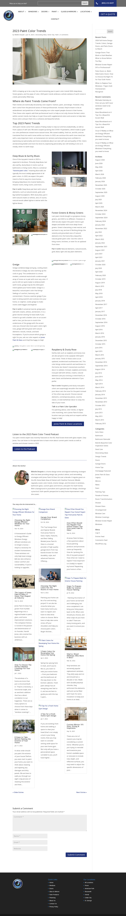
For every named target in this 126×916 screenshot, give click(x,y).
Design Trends (100, 456)
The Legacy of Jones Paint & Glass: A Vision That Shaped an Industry (23, 595)
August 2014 (100, 369)
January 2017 (100, 311)
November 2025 (101, 185)
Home (51, 882)
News (97, 485)
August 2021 (100, 250)
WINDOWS (32, 12)
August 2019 (100, 283)
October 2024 (100, 214)
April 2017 (98, 308)
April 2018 (98, 297)
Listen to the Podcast (25, 449)
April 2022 (98, 236)
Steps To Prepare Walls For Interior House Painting (74, 588)
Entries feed (99, 536)
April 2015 (98, 351)
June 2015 (98, 348)
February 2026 (100, 178)
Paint (57, 35)
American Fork (89, 888)
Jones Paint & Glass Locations (68, 424)
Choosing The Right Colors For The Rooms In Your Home (49, 588)
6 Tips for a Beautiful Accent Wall (103, 115)
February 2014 (100, 391)
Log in (97, 533)
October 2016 (100, 319)
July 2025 (98, 199)
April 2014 (98, 384)
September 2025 (101, 192)
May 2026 (98, 167)
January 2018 (100, 301)
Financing (52, 898)
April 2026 (98, 171)
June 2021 (98, 254)
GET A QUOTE (108, 14)
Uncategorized (100, 510)
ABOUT (21, 12)
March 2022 (99, 239)
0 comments (64, 35)
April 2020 (98, 272)
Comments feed (101, 540)
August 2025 (100, 196)
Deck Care (99, 449)
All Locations (89, 882)
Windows (98, 524)
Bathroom (99, 435)
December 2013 (101, 398)
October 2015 (100, 344)
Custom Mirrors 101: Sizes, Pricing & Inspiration (75, 726)
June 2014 (98, 377)
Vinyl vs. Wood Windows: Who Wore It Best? (75, 656)
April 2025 (98, 203)
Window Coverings (102, 517)
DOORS (44, 12)
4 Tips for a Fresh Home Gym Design (48, 715)
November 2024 (101, 210)
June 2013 (98, 413)
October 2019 (100, 279)
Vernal (87, 894)
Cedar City (88, 898)
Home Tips (50, 35)
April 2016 (98, 329)
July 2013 (98, 409)
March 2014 (99, 387)
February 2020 (100, 275)
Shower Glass (100, 506)
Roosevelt (88, 891)
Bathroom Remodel (102, 439)
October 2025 (100, 189)
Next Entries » (81, 792)
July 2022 (98, 232)
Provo (87, 885)
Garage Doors (100, 464)
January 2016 (100, 337)
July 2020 (98, 268)
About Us (52, 900)
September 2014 (101, 366)
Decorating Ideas (41, 35)
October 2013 (100, 405)
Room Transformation (103, 499)
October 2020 (100, 265)
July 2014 (98, 373)
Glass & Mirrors (54, 891)
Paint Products (54, 894)
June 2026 (98, 163)
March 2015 (99, 355)
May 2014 (98, 380)
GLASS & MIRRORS (68, 12)
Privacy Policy (53, 907)
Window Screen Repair (103, 521)
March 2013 (99, 420)
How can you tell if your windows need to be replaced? (104, 106)
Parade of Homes (101, 495)
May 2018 (98, 293)
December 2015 (101, 340)
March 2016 (99, 333)
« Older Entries (18, 792)
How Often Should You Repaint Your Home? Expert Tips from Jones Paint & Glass (75, 526)
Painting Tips (100, 492)
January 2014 (100, 394)
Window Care (100, 513)
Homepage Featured (103, 471)
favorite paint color (20, 170)
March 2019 (99, 286)
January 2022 (100, 243)
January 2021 (100, 261)
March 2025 (99, 207)
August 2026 (100, 160)
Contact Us (53, 904)
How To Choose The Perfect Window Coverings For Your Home (23, 667)
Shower (98, 503)
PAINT (54, 12)
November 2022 (101, 228)
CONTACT (55, 19)
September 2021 (101, 246)
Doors (97, 460)
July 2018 (98, 290)
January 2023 (100, 225)
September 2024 (101, 218)
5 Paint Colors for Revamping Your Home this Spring (48, 653)
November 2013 (101, 402)
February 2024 (100, 221)
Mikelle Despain (19, 35)
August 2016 (100, 326)
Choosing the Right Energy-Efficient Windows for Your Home (22, 523)
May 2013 (98, 416)
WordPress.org (100, 544)
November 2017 (101, 304)
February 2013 (100, 423)
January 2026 (100, 181)
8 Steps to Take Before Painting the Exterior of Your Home (23, 740)
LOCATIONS (85, 12)
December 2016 (101, 315)
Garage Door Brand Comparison (49, 518)
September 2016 (101, 322)
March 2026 (99, 174)
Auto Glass (99, 432)
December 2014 (101, 362)
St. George (88, 900)
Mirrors (98, 481)
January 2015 (100, 358)
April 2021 (98, 257)
